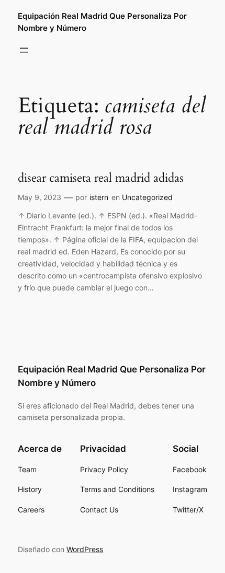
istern (98, 197)
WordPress (84, 549)
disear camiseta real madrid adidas (101, 178)
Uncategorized (147, 197)
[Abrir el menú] (24, 50)
